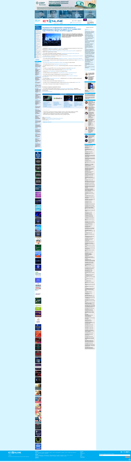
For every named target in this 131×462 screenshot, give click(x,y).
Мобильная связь (41, 455)
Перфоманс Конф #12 (91, 184)
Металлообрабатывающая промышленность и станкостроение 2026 (89, 316)
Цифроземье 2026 (91, 241)
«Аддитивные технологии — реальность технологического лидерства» (70, 58)
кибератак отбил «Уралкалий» (37, 21)
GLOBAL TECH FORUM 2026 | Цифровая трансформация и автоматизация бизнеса (90, 306)
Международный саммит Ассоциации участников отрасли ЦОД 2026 (89, 331)
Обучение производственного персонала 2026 (89, 265)
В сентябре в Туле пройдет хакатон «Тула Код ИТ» (37, 107)
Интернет (37, 30)
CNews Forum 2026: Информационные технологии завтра (89, 338)
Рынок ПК (68, 455)
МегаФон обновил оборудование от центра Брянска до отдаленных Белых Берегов (38, 126)
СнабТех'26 (90, 291)
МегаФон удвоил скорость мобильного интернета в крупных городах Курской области (37, 117)
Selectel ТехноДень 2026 (89, 282)
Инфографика (87, 24)
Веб (65, 455)
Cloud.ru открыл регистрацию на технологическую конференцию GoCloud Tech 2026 (57, 104)
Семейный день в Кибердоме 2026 (89, 153)
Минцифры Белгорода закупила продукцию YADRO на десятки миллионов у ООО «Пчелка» (38, 90)
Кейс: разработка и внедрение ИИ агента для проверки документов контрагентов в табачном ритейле (65, 16)
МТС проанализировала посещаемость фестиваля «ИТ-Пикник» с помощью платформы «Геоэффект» (89, 56)
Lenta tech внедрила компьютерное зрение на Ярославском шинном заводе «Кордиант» (38, 79)
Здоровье (37, 57)
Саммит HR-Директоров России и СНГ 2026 (89, 295)
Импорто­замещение (37, 26)
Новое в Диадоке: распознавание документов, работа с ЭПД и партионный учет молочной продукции (90, 190)
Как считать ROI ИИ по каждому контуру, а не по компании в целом (91, 74)
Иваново (36, 128)
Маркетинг (37, 38)
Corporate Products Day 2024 (54, 78)
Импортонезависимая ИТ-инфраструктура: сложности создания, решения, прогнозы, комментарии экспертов (91, 141)
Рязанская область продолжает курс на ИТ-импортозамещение (38, 86)
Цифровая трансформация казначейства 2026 (89, 150)
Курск (36, 114)
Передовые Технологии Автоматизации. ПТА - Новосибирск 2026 (90, 323)
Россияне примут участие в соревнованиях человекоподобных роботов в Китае (89, 64)
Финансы (37, 48)
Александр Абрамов (49, 32)
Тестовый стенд (71, 24)
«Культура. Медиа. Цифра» (67, 69)
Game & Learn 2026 (91, 308)
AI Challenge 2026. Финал (89, 286)
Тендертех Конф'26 (91, 221)
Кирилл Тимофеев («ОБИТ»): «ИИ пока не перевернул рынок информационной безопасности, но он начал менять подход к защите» (53, 16)
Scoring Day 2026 (90, 238)
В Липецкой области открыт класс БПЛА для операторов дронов (38, 122)
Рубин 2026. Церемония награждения (88, 214)
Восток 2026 (90, 212)
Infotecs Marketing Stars (52, 71)
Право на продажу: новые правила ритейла (89, 269)
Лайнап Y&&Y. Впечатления (88, 147)
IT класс (56, 24)
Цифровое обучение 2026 (89, 250)
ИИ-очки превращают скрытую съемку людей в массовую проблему (89, 38)
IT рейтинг (66, 24)
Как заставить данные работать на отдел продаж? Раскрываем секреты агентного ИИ (90, 207)
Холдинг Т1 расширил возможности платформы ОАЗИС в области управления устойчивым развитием (59, 112)
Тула (36, 105)
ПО (36, 42)
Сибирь (81, 455)
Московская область (37, 63)
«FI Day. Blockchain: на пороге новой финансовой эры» (67, 72)
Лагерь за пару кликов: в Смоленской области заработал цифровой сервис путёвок (38, 140)
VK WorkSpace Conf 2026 (89, 234)
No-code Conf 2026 (91, 217)
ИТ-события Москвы (57, 119)
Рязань (36, 84)
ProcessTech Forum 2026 (89, 219)
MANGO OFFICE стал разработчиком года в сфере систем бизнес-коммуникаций (56, 113)
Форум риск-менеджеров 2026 (88, 226)
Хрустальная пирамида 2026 (88, 293)
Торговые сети (38, 39)
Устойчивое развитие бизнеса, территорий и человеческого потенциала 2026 (90, 303)
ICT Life (66, 452)
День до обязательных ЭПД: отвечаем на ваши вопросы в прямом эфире (90, 156)
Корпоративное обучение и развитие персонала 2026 (89, 178)
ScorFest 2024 (55, 65)
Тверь (36, 81)
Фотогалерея (82, 24)
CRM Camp (89, 201)
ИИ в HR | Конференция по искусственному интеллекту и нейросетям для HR (90, 260)
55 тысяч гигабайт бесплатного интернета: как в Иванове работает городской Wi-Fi (38, 130)
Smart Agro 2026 (90, 324)
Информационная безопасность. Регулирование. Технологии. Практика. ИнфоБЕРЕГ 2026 (89, 169)
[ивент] (38, 446)
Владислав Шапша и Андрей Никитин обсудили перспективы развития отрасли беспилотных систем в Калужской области (38, 96)
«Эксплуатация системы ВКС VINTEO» (66, 88)
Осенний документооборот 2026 (88, 320)
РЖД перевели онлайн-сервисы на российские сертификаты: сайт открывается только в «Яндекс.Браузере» (89, 60)
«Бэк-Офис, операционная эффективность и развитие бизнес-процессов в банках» (62, 50)
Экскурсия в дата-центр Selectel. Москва (89, 172)
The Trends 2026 (90, 327)
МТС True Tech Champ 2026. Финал (90, 318)
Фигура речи (74, 452)
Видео (79, 24)
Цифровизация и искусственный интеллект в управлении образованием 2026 (89, 348)
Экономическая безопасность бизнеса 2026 (89, 216)
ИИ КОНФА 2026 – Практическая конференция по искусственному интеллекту (89, 341)
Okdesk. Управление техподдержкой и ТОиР (89, 236)
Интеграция (37, 35)
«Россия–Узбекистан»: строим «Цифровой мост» (90, 223)
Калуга (36, 93)
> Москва (61, 23)
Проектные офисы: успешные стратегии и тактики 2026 (89, 312)
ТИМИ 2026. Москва (91, 205)
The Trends (71, 74)
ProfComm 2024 (77, 82)
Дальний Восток (82, 456)
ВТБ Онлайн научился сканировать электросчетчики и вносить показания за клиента (56, 114)
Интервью (44, 24)
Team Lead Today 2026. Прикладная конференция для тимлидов (90, 187)
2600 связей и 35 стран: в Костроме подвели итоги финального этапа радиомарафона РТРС (38, 145)
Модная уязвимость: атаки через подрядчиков (90, 67)
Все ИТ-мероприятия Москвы (47, 91)
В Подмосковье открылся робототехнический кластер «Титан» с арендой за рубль (38, 65)
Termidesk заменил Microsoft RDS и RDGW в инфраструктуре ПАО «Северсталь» (90, 98)
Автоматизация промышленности (38, 28)
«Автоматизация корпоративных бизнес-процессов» (70, 53)
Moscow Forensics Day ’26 (90, 162)
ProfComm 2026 (90, 343)
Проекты (53, 24)
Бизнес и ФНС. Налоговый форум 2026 (89, 271)
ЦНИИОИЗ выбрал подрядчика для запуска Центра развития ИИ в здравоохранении (89, 32)
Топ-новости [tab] (91, 30)
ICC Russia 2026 (90, 175)
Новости (36, 24)
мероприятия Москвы (51, 119)
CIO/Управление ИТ (38, 54)
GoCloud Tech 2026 (91, 299)
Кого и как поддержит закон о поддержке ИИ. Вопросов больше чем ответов (90, 23)
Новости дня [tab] (86, 30)
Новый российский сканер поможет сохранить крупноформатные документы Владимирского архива (38, 102)
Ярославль (37, 76)
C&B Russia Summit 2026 (89, 194)
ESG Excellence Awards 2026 (90, 301)
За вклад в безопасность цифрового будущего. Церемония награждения (88, 254)
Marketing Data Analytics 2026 (89, 240)
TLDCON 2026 (90, 224)
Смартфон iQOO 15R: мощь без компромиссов (89, 91)
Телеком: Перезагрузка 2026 (90, 277)
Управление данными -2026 (90, 246)
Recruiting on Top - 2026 (89, 279)
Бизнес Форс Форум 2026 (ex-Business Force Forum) (89, 228)
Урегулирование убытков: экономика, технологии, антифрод (89, 258)
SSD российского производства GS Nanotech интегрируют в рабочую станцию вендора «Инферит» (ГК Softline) (60, 111)
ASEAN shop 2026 (90, 195)
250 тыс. (37, 20)
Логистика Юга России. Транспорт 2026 (90, 248)
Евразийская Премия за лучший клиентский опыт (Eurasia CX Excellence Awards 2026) (89, 289)
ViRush (63, 80)
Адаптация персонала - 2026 (90, 284)
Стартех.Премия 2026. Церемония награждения (90, 199)
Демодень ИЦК (72, 68)
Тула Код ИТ (90, 202)
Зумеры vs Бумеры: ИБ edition (90, 210)
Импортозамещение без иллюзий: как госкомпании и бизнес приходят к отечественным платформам (91, 78)
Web (36, 49)
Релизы (76, 24)
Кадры (37, 45)
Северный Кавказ (82, 457)
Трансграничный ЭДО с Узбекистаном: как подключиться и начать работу (90, 159)
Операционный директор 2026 (89, 334)
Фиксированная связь (38, 33)
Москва (81, 452)
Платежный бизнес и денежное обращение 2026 (89, 174)
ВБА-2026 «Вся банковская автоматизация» (89, 310)
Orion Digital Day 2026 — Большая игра (90, 297)
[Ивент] (38, 154)
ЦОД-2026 (89, 160)
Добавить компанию (89, 27)
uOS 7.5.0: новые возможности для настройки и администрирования (89, 165)
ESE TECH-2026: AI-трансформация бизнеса (89, 275)
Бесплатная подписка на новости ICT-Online (106, 453)
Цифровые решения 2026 (89, 273)
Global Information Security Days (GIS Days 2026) (89, 262)
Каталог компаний (93, 24)
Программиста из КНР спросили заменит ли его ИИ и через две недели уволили (89, 41)
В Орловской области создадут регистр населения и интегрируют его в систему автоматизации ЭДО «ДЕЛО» (38, 112)
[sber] (65, 5)
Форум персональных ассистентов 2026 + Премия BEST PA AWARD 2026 (90, 345)
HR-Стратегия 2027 (91, 183)
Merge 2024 (67, 83)
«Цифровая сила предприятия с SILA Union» (55, 48)
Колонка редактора (90, 19)
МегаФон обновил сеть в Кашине (37, 82)
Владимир (36, 99)
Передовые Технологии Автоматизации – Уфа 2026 (90, 231)
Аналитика (40, 24)
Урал (81, 454)
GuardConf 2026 (90, 336)
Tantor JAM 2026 (90, 192)
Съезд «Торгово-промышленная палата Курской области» (89, 244)
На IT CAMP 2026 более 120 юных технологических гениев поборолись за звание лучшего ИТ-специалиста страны (78, 104)
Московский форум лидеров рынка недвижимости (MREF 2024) (53, 62)
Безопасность (61, 118)
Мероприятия (48, 24)
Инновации (37, 52)
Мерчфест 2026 (90, 145)
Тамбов (36, 133)
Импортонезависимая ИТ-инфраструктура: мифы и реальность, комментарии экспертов (91, 136)
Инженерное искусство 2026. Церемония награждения (90, 181)
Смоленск (36, 137)
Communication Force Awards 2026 (89, 197)
